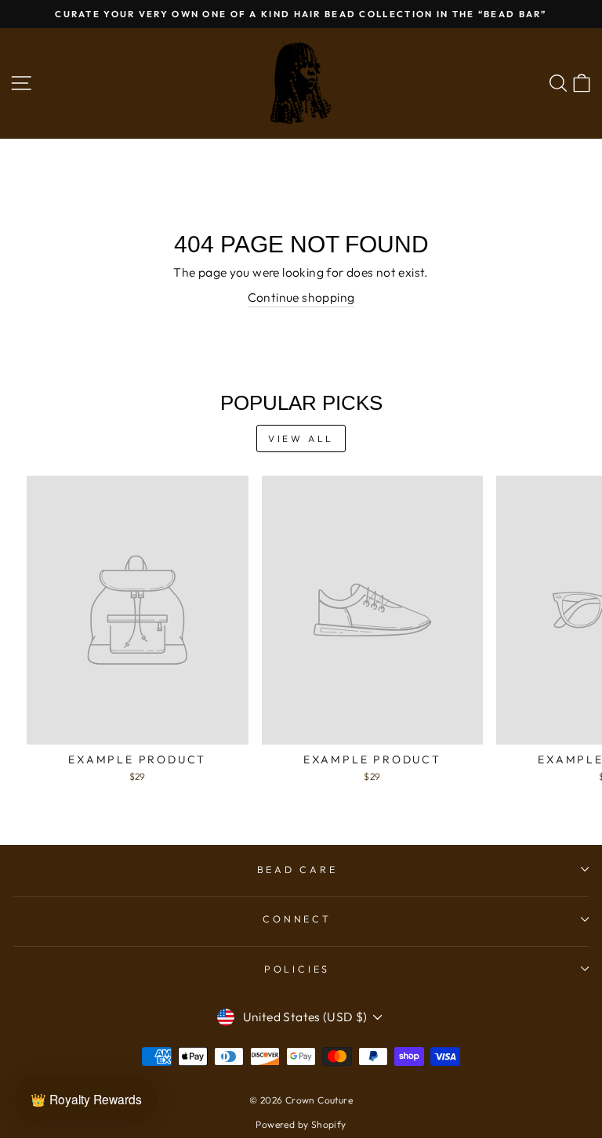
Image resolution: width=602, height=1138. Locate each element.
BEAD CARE (297, 869)
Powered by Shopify (301, 1124)
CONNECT (297, 918)
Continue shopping (301, 297)
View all (301, 438)
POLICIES (297, 968)
